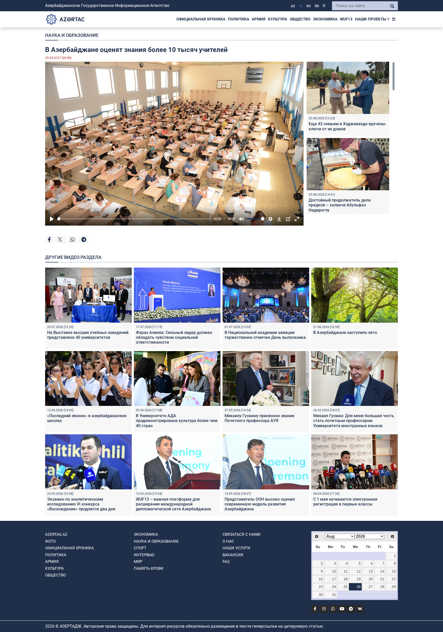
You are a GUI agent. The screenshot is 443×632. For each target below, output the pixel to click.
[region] (351, 138)
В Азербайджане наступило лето (345, 332)
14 (382, 571)
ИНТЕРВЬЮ (144, 555)
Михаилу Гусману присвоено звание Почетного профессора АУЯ (260, 418)
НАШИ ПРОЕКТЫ (371, 19)
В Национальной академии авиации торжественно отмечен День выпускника (265, 335)
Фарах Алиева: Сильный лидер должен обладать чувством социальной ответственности (174, 337)
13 (371, 571)
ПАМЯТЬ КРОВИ (148, 568)
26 (359, 587)
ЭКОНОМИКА (325, 19)
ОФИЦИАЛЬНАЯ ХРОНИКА (200, 19)
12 (359, 571)
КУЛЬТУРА (277, 19)
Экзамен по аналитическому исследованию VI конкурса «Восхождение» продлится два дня (81, 504)
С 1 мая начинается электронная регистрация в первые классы (345, 502)
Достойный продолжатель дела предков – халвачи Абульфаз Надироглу (340, 205)
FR (324, 5)
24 (334, 587)
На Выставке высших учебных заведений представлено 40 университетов (87, 335)
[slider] (134, 218)
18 (346, 579)
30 (321, 595)
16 (321, 579)
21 (382, 579)
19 (359, 579)
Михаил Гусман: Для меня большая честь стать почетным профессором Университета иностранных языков (353, 420)
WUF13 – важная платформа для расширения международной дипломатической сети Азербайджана (173, 504)
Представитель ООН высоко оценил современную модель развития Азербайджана (260, 504)
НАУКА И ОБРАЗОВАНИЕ (71, 35)
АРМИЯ (258, 19)
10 (334, 571)
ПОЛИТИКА (238, 19)
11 (346, 571)
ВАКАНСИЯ (233, 555)
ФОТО (50, 541)
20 (371, 579)
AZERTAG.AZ (56, 534)
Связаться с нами (241, 534)
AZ (293, 5)
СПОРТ (140, 548)
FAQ (226, 561)
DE (317, 5)
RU (301, 5)
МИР (138, 561)
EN (308, 5)
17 (334, 579)
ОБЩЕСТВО (300, 19)
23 (321, 587)
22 (394, 579)
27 (371, 587)
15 (394, 571)
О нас (228, 541)
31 (334, 595)
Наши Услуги (236, 548)
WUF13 (346, 19)
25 (346, 587)
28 (382, 587)
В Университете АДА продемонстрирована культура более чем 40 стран (176, 420)
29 (394, 587)
